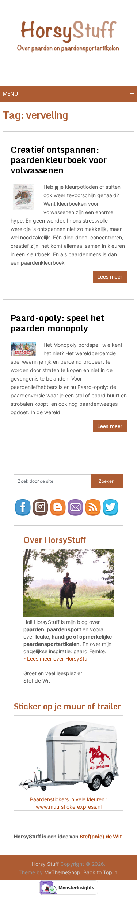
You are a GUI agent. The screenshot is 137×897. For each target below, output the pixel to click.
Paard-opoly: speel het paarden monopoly (57, 322)
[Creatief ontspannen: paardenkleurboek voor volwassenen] (24, 196)
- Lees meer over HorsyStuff (57, 658)
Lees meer (109, 276)
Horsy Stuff (45, 864)
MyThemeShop (62, 872)
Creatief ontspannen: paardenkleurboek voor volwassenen (59, 159)
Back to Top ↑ (100, 872)
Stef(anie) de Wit (101, 836)
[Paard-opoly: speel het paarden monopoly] (24, 348)
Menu (10, 94)
